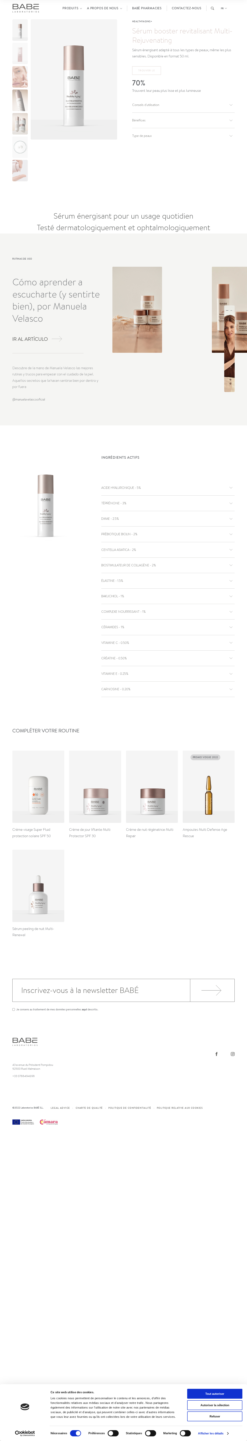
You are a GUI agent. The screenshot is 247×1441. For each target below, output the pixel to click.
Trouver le (146, 70)
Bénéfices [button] (138, 120)
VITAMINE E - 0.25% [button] (114, 674)
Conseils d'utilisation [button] (145, 105)
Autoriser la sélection (214, 1405)
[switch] (113, 1433)
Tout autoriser (214, 1393)
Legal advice (60, 1108)
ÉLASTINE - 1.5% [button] (112, 581)
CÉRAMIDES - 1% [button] (112, 627)
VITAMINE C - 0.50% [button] (115, 643)
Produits (70, 8)
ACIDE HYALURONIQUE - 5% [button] (121, 488)
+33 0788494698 (23, 1076)
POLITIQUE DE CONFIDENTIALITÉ (129, 1108)
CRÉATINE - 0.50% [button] (114, 658)
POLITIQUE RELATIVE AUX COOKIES (180, 1108)
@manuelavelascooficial (28, 399)
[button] (111, 100)
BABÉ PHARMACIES (147, 8)
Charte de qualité (89, 1108)
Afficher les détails (210, 1433)
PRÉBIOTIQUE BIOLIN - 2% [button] (119, 534)
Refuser (215, 1416)
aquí (84, 1009)
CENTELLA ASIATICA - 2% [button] (118, 550)
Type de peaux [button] (142, 136)
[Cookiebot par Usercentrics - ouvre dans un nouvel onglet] (25, 1433)
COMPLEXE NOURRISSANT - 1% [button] (123, 611)
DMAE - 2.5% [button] (110, 518)
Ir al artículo (30, 339)
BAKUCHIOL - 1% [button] (112, 596)
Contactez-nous (186, 8)
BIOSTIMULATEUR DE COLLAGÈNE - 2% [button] (128, 565)
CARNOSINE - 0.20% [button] (115, 689)
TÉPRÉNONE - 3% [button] (113, 503)
